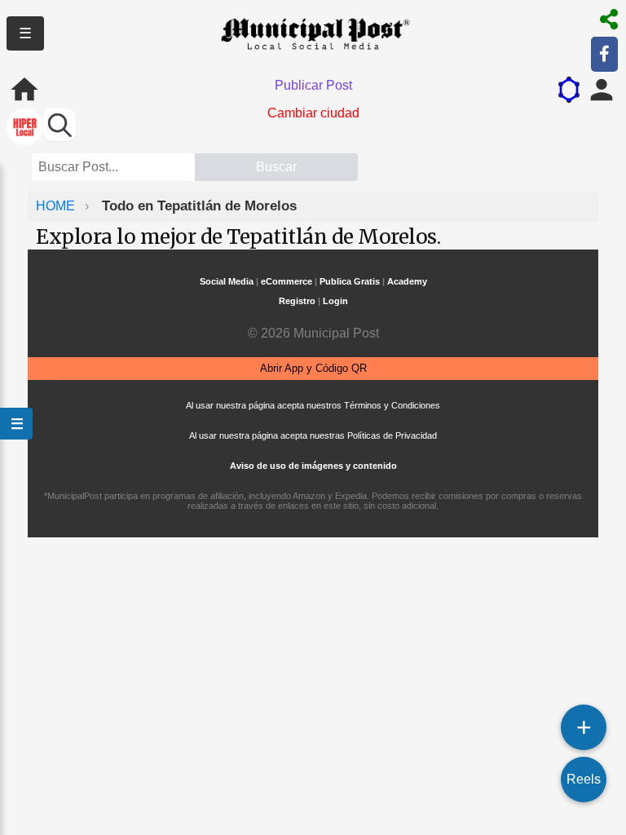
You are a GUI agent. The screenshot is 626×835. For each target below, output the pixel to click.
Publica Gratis (350, 281)
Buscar (276, 167)
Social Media (226, 281)
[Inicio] (24, 89)
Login (335, 301)
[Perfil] (601, 89)
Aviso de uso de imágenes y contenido (313, 466)
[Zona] (25, 128)
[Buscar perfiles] (59, 124)
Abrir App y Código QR (313, 368)
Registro (297, 301)
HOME (57, 206)
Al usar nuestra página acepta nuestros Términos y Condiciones (313, 405)
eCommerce (286, 281)
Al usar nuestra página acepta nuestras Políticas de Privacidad (313, 435)
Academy (407, 281)
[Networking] (569, 89)
